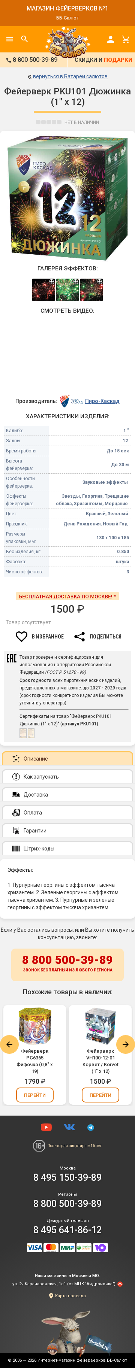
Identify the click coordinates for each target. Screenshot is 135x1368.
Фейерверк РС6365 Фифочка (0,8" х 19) (34, 1061)
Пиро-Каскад (102, 401)
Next (125, 1044)
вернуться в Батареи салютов (70, 76)
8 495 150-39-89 (67, 1177)
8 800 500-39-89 (67, 962)
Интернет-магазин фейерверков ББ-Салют (82, 1360)
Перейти (35, 1095)
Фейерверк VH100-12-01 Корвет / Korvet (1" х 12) (100, 1061)
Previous (9, 1044)
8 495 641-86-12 (67, 1230)
